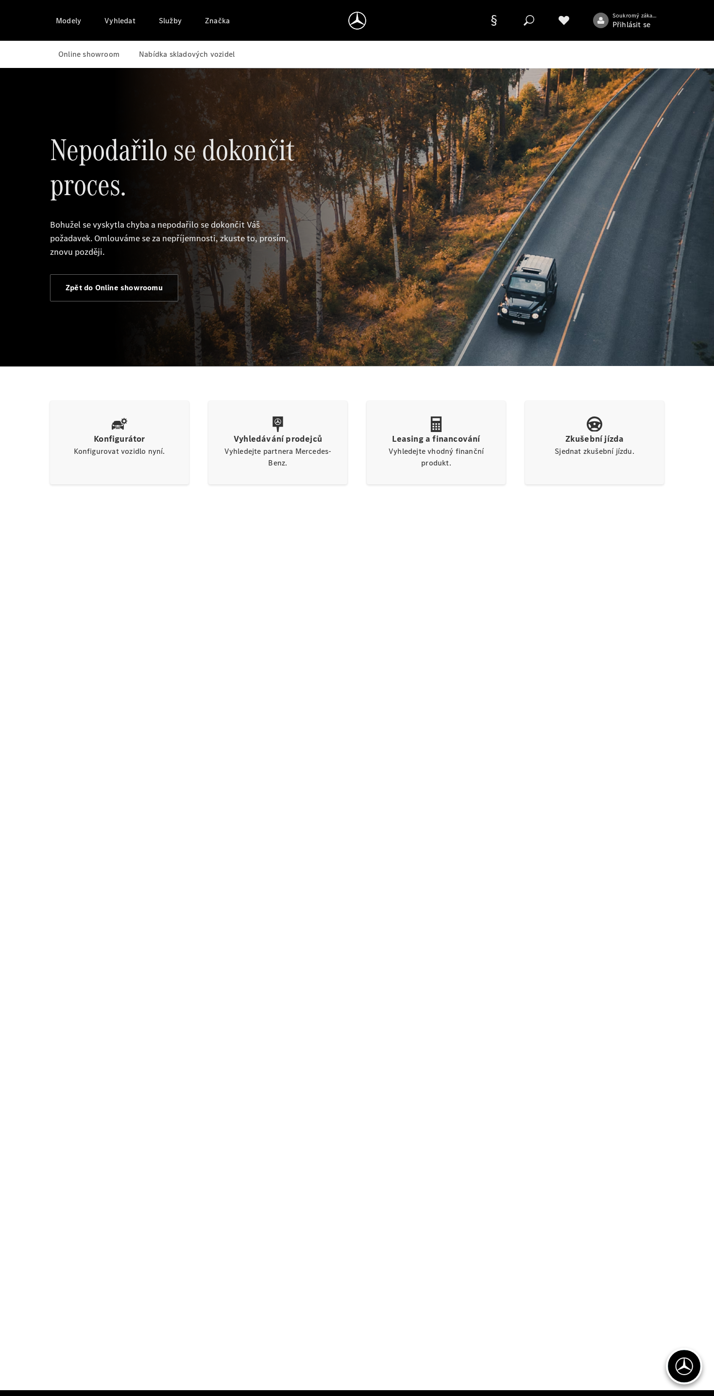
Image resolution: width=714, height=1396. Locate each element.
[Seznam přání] (564, 20)
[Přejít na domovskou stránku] (357, 20)
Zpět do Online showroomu (114, 288)
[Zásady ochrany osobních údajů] (494, 20)
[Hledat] (529, 20)
